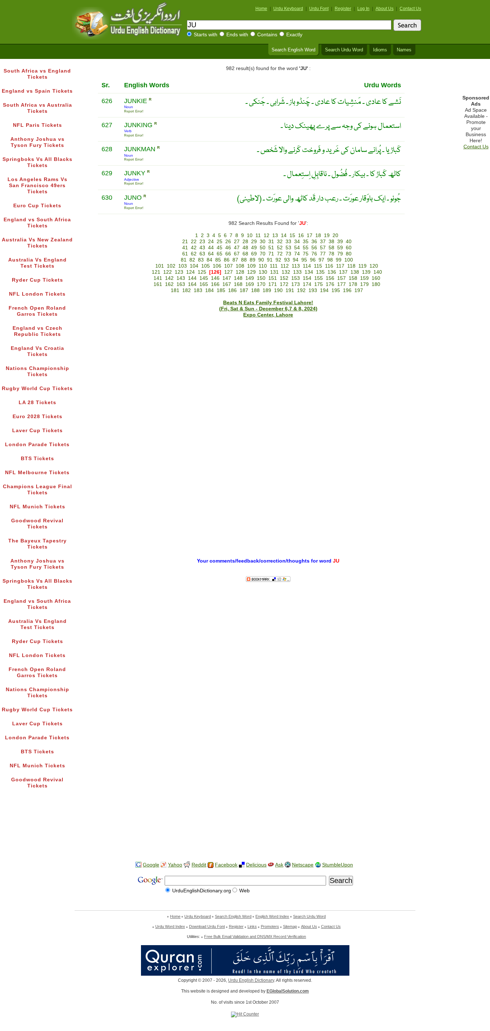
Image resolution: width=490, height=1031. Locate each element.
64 (211, 253)
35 (305, 241)
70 (262, 253)
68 (245, 253)
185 (221, 290)
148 (238, 278)
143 (180, 278)
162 (169, 284)
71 (271, 253)
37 (323, 241)
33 (288, 241)
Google (151, 865)
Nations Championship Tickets (37, 371)
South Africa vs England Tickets (37, 74)
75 (305, 253)
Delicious (256, 865)
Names (404, 49)
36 (314, 241)
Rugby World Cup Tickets (37, 388)
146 (215, 278)
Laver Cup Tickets (37, 430)
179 (364, 284)
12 (266, 235)
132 (286, 272)
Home (261, 8)
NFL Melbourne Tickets (37, 472)
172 (284, 284)
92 (278, 260)
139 (366, 272)
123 (179, 272)
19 (327, 235)
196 (347, 290)
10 (250, 235)
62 (194, 253)
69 (254, 253)
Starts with (205, 34)
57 (323, 247)
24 (211, 241)
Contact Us (410, 8)
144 (192, 278)
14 (284, 235)
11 (258, 235)
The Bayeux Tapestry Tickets (37, 544)
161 (158, 284)
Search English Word (293, 49)
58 (331, 247)
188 (255, 290)
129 (251, 272)
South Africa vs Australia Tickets (37, 108)
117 (340, 266)
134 (309, 272)
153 (295, 278)
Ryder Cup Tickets (37, 280)
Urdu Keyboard (288, 8)
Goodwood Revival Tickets (37, 524)
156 (330, 278)
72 (280, 253)
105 (205, 266)
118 (351, 266)
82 (192, 260)
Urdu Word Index (170, 926)
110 (263, 266)
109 (251, 266)
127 (228, 272)
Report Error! (133, 111)
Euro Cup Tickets (37, 205)
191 (290, 290)
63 (202, 253)
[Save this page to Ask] (271, 865)
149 (249, 278)
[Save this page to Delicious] (242, 865)
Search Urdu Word (344, 49)
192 (301, 290)
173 (295, 284)
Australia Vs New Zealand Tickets (37, 243)
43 (202, 247)
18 (318, 235)
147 (226, 278)
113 (296, 266)
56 (314, 247)
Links (252, 926)
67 (237, 253)
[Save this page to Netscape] (288, 865)
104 (194, 266)
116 (329, 266)
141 (158, 278)
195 (335, 290)
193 (312, 290)
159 (364, 278)
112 (285, 266)
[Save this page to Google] (138, 865)
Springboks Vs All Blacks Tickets (37, 162)
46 (228, 247)
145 (203, 278)
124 (190, 272)
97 (321, 260)
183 (198, 290)
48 (245, 247)
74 (297, 253)
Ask (279, 865)
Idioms (380, 49)
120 (373, 266)
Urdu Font (319, 8)
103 (182, 266)
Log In (363, 8)
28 (245, 241)
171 (272, 284)
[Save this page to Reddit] (187, 865)
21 (185, 241)
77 (323, 253)
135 (320, 272)
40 (349, 241)
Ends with (237, 34)
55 (305, 247)
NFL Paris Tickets (37, 125)
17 (309, 235)
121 (156, 272)
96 (313, 260)
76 (314, 253)
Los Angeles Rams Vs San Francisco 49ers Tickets (37, 185)
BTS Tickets (37, 458)
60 (349, 247)
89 (252, 260)
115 (318, 266)
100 (348, 260)
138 (354, 272)
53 (288, 247)
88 (244, 260)
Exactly (294, 34)
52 (280, 247)
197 (358, 290)
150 (261, 278)
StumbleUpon (337, 865)
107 (228, 266)
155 (318, 278)
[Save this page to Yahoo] (163, 865)
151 (272, 278)
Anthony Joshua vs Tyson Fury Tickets (37, 142)
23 (202, 241)
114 (307, 266)
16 (301, 235)
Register (343, 8)
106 (217, 266)
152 (284, 278)
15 (292, 235)
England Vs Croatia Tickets (37, 351)
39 (340, 241)
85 (218, 260)
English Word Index (272, 916)
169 (249, 284)
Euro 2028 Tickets (37, 416)
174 (307, 284)
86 (227, 260)
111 (274, 266)
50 (262, 247)
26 (228, 241)
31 (271, 241)
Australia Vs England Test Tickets (37, 263)
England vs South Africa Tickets (37, 222)
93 (287, 260)
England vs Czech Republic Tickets (37, 331)
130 (263, 272)
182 (186, 290)
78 (331, 253)
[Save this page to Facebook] (210, 865)
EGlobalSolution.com (288, 991)
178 (353, 284)
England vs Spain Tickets (37, 91)
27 (237, 241)
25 (219, 241)
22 (194, 241)
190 (278, 290)
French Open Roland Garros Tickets (37, 311)
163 (180, 284)
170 (261, 284)
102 (171, 266)
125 (202, 272)
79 (340, 253)
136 (332, 272)
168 (238, 284)
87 (235, 260)
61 (185, 253)
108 (240, 266)
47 (237, 247)
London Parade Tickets (37, 444)
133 (297, 272)
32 (280, 241)
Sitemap (290, 926)
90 (261, 260)
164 (192, 284)
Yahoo (175, 865)
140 (377, 272)
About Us (385, 8)
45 (219, 247)
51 (271, 247)
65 (219, 253)
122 (167, 272)
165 (203, 284)
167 (226, 284)
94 (295, 260)
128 (240, 272)
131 (274, 272)
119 (362, 266)
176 (330, 284)
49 (254, 247)
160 (376, 278)
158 (353, 278)
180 (376, 284)
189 (267, 290)
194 (324, 290)
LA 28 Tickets (37, 402)
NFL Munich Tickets (37, 506)
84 (209, 260)
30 (262, 241)
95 (304, 260)
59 (340, 247)
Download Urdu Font (207, 926)
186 (232, 290)
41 (185, 247)
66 (228, 253)
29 (254, 241)
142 (169, 278)
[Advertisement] (245, 833)
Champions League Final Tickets (37, 489)
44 (211, 247)
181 (175, 290)
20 (335, 235)
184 (209, 290)
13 (275, 235)
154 (307, 278)
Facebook (226, 865)
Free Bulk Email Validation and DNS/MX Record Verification (255, 936)
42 (194, 247)
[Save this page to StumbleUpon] (318, 865)
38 (331, 241)
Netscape (303, 865)
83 (201, 260)
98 (330, 260)
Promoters (270, 926)
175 (318, 284)
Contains (267, 34)
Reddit (199, 865)
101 (159, 266)
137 (343, 272)
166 (215, 284)
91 (270, 260)
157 (341, 278)
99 (338, 260)
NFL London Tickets (37, 294)
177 (341, 284)
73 (288, 253)
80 (349, 253)
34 (297, 241)
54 (297, 247)
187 (244, 290)
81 (184, 260)
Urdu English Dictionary (251, 980)
